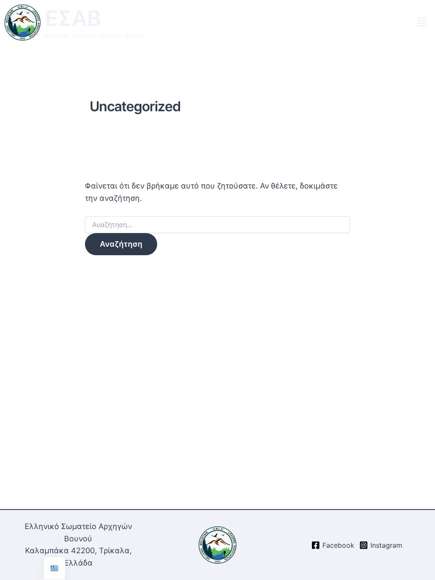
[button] (422, 22)
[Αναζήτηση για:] (217, 224)
